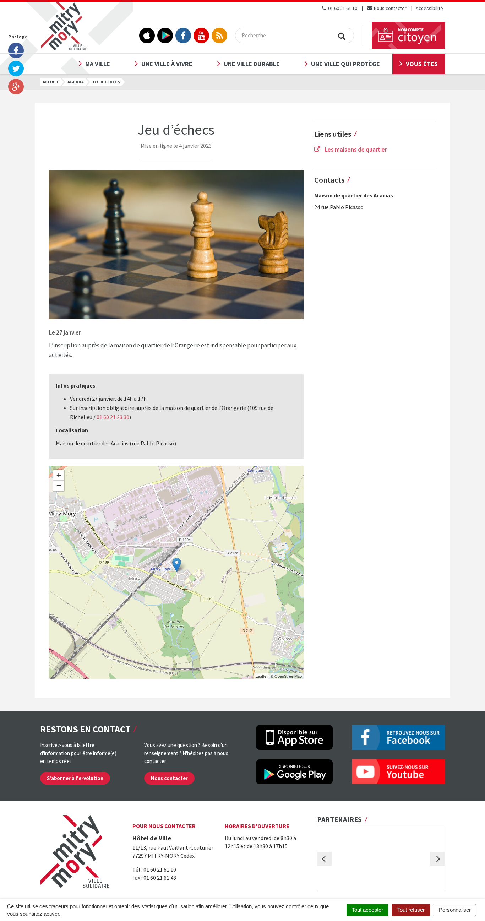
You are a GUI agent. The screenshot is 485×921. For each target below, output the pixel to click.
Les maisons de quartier (355, 149)
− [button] (58, 485)
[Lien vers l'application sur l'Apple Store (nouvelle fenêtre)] (147, 35)
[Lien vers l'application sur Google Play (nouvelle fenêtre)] (165, 35)
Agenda (75, 82)
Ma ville (97, 64)
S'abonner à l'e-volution (75, 778)
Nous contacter (390, 8)
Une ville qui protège (345, 64)
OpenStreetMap (288, 676)
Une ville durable (252, 64)
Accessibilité (429, 8)
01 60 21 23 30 (113, 417)
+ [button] (58, 475)
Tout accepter (367, 910)
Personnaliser (455, 910)
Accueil (51, 82)
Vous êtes (422, 64)
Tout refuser (411, 910)
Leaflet (261, 676)
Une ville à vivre (166, 64)
